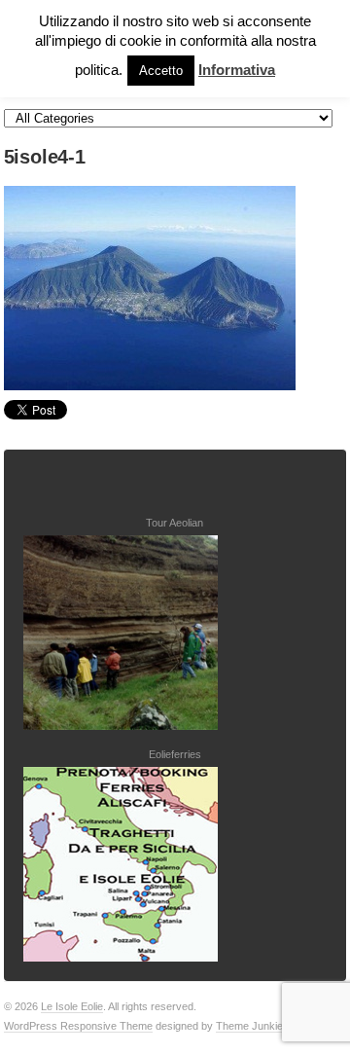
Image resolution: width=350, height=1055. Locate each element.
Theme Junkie (249, 1026)
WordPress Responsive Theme (78, 1026)
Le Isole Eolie (72, 1006)
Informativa (236, 69)
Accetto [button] (161, 70)
